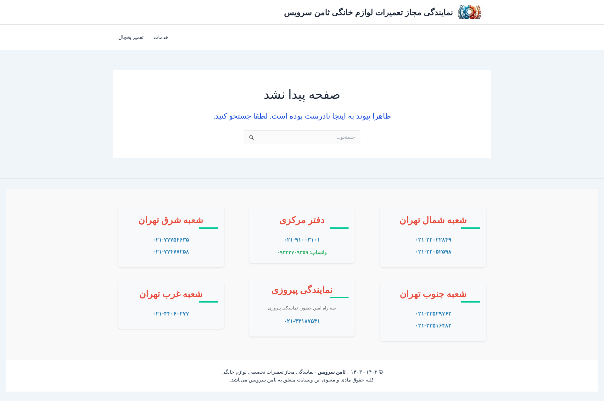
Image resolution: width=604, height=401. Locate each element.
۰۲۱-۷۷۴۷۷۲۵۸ (171, 251)
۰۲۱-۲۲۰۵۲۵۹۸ (433, 251)
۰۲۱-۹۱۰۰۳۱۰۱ (302, 239)
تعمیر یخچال (130, 37)
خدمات (161, 37)
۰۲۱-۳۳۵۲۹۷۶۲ (433, 313)
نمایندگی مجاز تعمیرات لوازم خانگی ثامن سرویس (368, 12)
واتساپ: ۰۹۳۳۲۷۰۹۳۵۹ (302, 252)
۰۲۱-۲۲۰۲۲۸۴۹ (433, 239)
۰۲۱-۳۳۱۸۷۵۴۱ (302, 321)
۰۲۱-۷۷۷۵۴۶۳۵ (171, 239)
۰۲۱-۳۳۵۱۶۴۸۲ (433, 325)
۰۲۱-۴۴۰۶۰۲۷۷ (171, 313)
